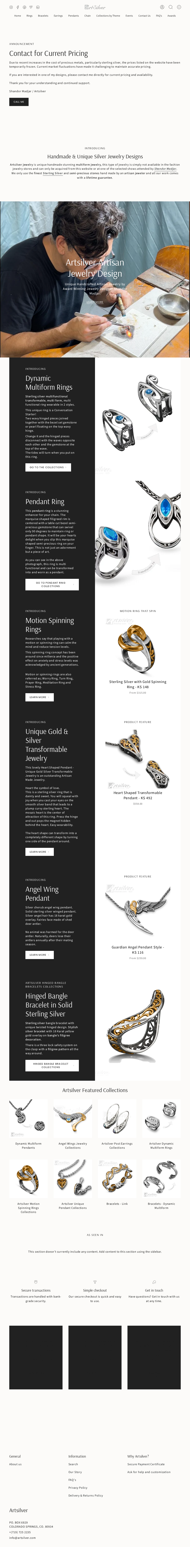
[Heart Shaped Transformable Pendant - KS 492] (137, 759)
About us (15, 1464)
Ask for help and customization (149, 1472)
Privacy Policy (77, 1488)
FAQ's (72, 1480)
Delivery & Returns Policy (85, 1496)
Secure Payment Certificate (146, 1464)
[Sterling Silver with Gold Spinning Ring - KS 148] (137, 648)
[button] (29, 15)
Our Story (75, 1472)
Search (73, 1464)
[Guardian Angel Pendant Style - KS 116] (137, 913)
